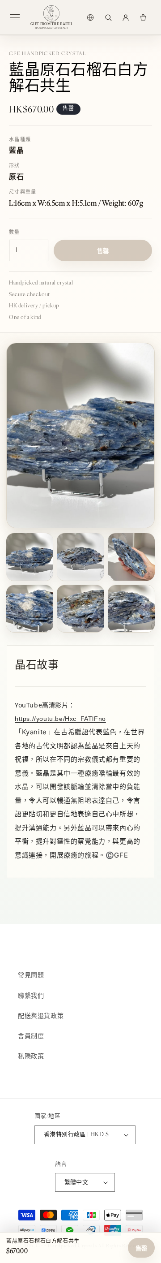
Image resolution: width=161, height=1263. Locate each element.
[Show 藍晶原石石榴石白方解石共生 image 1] (29, 557)
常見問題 (31, 975)
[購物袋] (143, 17)
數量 (14, 232)
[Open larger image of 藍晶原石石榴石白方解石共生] (80, 436)
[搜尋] (108, 17)
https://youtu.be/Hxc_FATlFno (60, 718)
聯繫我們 (31, 996)
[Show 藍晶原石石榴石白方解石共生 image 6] (131, 609)
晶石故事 (37, 665)
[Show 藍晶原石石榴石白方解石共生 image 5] (80, 609)
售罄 (141, 1248)
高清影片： (58, 705)
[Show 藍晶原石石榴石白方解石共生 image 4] (29, 609)
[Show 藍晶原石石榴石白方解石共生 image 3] (131, 557)
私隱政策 (31, 1056)
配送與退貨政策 (41, 1016)
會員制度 (31, 1036)
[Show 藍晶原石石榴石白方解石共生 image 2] (80, 557)
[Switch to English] (90, 17)
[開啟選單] (18, 17)
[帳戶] (126, 17)
